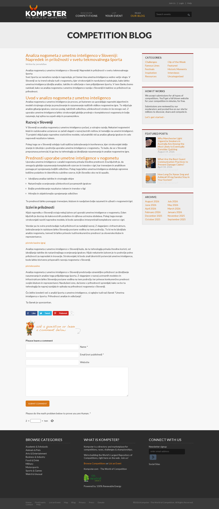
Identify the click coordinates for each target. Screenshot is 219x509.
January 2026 (175, 212)
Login (181, 3)
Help (189, 3)
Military (29, 463)
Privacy (82, 502)
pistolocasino (33, 265)
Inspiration (151, 72)
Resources (151, 76)
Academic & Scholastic (37, 446)
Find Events (40, 502)
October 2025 (152, 219)
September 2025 (177, 219)
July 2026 (173, 201)
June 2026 (150, 204)
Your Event (114, 14)
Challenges (151, 61)
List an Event (115, 463)
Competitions (87, 14)
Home (28, 502)
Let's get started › (154, 117)
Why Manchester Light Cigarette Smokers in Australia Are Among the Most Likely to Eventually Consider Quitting (171, 144)
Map (66, 502)
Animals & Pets (33, 450)
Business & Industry (35, 457)
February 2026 (152, 212)
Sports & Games (34, 470)
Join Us (172, 3)
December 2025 (153, 215)
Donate (101, 502)
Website (84, 362)
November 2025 (176, 215)
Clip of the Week (177, 61)
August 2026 (152, 201)
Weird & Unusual (34, 474)
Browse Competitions (95, 463)
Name (84, 346)
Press (91, 502)
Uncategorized (175, 76)
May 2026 (173, 204)
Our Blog (138, 14)
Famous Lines (152, 65)
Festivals (149, 69)
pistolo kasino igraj (35, 242)
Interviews (173, 72)
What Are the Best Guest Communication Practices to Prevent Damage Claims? (173, 162)
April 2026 (150, 208)
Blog (73, 502)
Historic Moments (177, 69)
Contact (29, 504)
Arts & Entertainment (36, 453)
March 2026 (174, 208)
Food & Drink (32, 460)
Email (92, 354)
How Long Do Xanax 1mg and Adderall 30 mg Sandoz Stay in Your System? (174, 177)
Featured (172, 65)
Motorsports (32, 467)
